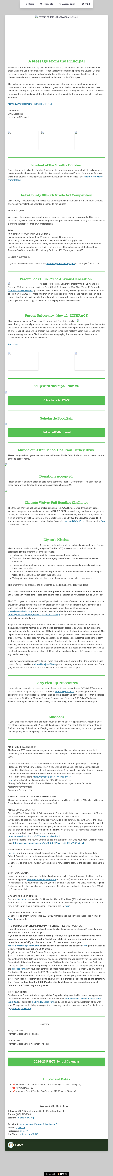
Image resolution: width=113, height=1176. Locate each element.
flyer (103, 521)
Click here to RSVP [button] (56, 400)
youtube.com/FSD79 (28, 1134)
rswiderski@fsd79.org (74, 521)
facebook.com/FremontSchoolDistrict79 (39, 1124)
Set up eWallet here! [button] (56, 432)
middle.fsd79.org (26, 1117)
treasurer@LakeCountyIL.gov (60, 263)
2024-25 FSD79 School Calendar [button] (56, 1061)
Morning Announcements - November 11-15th (30, 104)
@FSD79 (20, 1127)
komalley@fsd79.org (65, 691)
